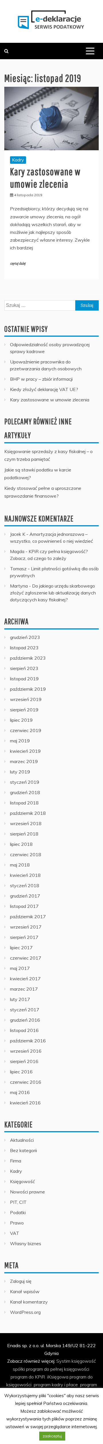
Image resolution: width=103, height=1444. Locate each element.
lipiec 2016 (21, 1072)
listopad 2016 (24, 1030)
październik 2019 (28, 689)
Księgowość (22, 1181)
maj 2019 (20, 741)
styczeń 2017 (24, 1009)
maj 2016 (20, 1092)
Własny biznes (25, 1243)
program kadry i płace (56, 1384)
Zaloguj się (20, 1281)
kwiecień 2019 (25, 751)
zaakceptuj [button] (52, 1436)
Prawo (17, 1223)
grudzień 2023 (25, 637)
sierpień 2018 (24, 834)
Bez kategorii (23, 1150)
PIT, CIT (18, 1202)
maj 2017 (20, 968)
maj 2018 (20, 865)
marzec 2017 (24, 989)
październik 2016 (28, 1040)
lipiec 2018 (21, 844)
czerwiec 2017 (25, 958)
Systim (63, 1361)
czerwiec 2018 (25, 854)
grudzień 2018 (25, 792)
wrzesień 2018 (25, 823)
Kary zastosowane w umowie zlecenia (49, 400)
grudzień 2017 (25, 896)
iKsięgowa (57, 1377)
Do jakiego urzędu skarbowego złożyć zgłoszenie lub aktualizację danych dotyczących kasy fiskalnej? (53, 592)
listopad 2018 (24, 803)
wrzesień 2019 (25, 699)
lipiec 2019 (21, 720)
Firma (15, 1161)
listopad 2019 (24, 678)
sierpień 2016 (24, 1061)
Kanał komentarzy (29, 1302)
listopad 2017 (24, 906)
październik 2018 (28, 813)
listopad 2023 (24, 647)
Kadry (18, 160)
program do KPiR (28, 1377)
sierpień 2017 (24, 937)
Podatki (18, 1212)
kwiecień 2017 (25, 978)
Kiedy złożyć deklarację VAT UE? (44, 389)
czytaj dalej (17, 263)
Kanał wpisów (24, 1291)
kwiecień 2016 (25, 1103)
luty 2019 (20, 772)
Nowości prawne (27, 1192)
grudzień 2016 (25, 1020)
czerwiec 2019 (25, 730)
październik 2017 (28, 916)
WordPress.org (25, 1312)
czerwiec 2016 (25, 1082)
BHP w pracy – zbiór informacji (41, 379)
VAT (14, 1233)
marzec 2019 (24, 761)
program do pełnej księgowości (57, 1369)
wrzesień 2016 (25, 1051)
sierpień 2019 (24, 710)
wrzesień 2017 (25, 927)
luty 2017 (20, 999)
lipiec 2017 (21, 947)
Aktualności (22, 1140)
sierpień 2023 (24, 668)
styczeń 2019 (24, 782)
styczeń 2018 (24, 885)
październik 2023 (28, 658)
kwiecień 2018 (25, 875)
